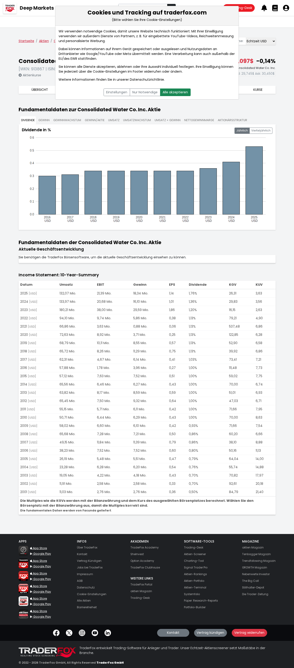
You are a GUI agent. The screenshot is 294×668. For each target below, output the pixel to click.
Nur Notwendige (145, 92)
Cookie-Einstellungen (110, 71)
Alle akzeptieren (175, 92)
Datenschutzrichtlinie (147, 79)
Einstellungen (116, 92)
